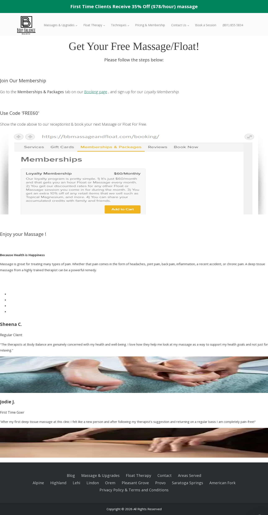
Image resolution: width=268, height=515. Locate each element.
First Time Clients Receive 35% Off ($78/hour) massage (134, 6)
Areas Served (189, 475)
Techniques (118, 25)
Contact (164, 475)
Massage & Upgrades (100, 475)
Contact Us (178, 25)
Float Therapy (92, 25)
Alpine (38, 482)
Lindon (92, 482)
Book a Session (205, 25)
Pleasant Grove (135, 482)
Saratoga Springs (187, 482)
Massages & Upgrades (59, 25)
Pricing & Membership (150, 25)
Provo (160, 482)
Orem (110, 482)
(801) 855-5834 (233, 25)
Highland (58, 482)
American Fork (222, 482)
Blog (71, 475)
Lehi (76, 482)
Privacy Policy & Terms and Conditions (134, 489)
